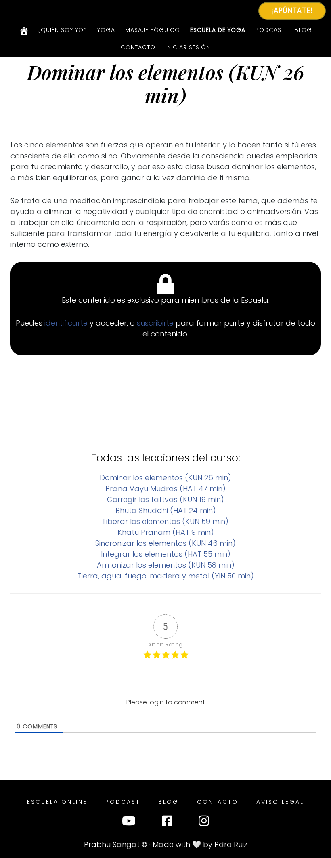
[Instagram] (203, 823)
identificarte (67, 323)
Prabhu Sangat (112, 844)
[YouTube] (129, 823)
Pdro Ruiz (230, 844)
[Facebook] (167, 823)
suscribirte (156, 323)
